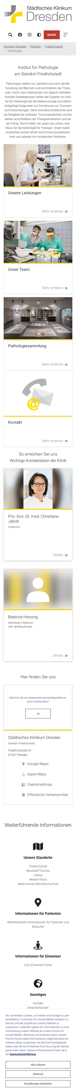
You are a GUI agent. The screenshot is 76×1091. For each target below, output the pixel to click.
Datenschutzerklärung (23, 1054)
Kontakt (38, 1003)
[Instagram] (29, 34)
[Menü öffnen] (65, 34)
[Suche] (10, 34)
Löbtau (38, 875)
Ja (38, 713)
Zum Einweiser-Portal (38, 965)
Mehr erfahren (52, 211)
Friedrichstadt (38, 866)
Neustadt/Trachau (38, 870)
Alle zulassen (38, 1064)
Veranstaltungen (38, 1007)
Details (58, 555)
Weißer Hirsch (38, 879)
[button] (45, 764)
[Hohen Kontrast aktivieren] (39, 34)
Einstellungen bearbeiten (38, 1083)
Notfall (51, 34)
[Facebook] (19, 34)
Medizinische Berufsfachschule (38, 884)
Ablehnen (38, 1074)
